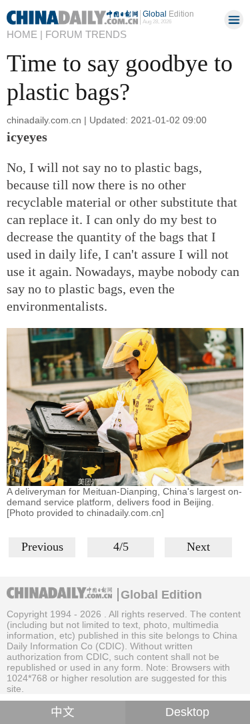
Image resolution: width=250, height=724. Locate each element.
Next (198, 546)
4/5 (121, 546)
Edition (168, 13)
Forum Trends (86, 34)
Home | (25, 34)
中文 (63, 712)
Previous (42, 546)
